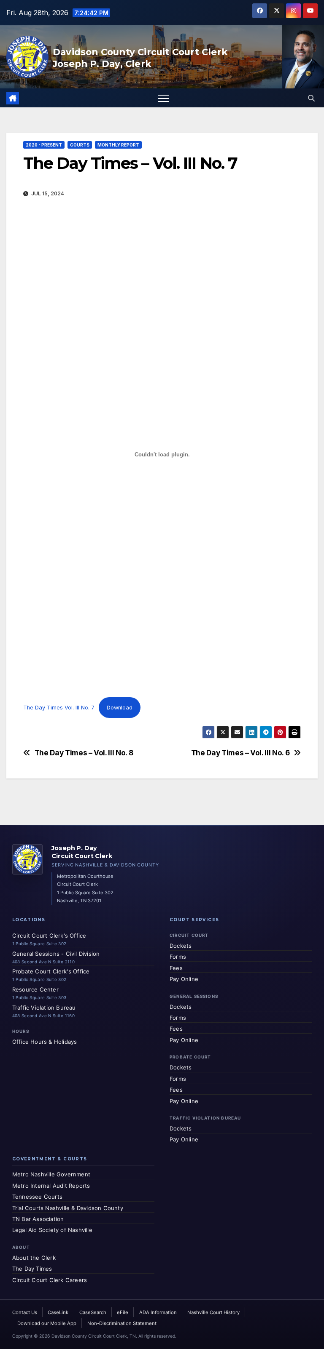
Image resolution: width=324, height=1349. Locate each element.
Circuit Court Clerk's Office (49, 935)
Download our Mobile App (46, 1323)
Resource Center (35, 989)
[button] (311, 98)
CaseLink (58, 1312)
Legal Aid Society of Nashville (52, 1229)
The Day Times (32, 1268)
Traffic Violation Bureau (44, 1007)
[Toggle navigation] (163, 97)
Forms (178, 956)
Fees (176, 968)
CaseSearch (92, 1312)
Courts (79, 144)
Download (119, 707)
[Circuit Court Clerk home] (27, 859)
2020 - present (44, 144)
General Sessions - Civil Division (56, 953)
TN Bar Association (38, 1219)
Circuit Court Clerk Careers (49, 1280)
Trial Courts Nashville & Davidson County (67, 1208)
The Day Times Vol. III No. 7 (58, 707)
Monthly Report (118, 144)
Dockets (181, 945)
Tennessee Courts (37, 1196)
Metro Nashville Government (51, 1174)
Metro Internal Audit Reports (51, 1185)
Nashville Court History (213, 1312)
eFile (122, 1312)
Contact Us (24, 1312)
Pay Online (184, 979)
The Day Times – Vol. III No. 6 (240, 753)
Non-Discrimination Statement (122, 1323)
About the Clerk (34, 1257)
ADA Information (158, 1312)
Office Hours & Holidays (44, 1041)
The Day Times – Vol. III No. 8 (84, 753)
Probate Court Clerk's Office (51, 971)
